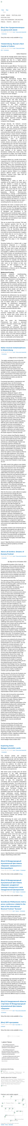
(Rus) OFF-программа (9, 1022)
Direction (11, 1124)
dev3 (14, 48)
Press (6, 1124)
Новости (17, 870)
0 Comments (4, 33)
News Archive (4, 1061)
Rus (21, 37)
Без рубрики (18, 1024)
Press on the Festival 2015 (21, 352)
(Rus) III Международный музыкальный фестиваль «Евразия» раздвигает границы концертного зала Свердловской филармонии (12, 885)
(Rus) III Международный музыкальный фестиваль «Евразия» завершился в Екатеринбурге (10, 1046)
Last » (18, 1036)
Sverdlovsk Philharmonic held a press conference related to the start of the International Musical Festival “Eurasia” (11, 1058)
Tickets (2, 1124)
